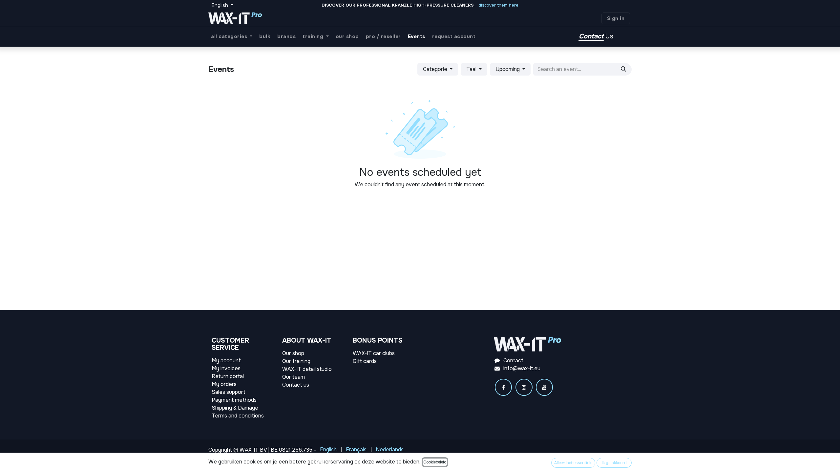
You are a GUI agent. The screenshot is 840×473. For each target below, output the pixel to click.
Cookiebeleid (435, 462)
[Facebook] (503, 387)
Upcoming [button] (508, 69)
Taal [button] (472, 69)
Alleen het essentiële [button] (573, 462)
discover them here (498, 5)
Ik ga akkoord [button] (614, 462)
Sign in (616, 18)
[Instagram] (524, 387)
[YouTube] (544, 387)
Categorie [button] (436, 69)
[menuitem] (231, 36)
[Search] (623, 69)
